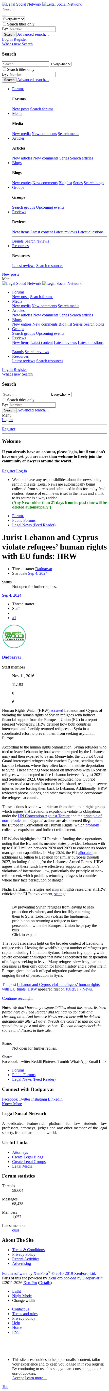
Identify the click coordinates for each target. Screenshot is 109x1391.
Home (17, 1327)
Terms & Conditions (28, 1250)
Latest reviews (65, 232)
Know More (12, 1104)
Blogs (17, 319)
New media (21, 133)
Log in (7, 420)
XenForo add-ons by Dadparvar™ (75, 1278)
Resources (20, 356)
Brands (18, 241)
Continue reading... (17, 998)
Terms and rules (25, 1314)
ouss (15, 1230)
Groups (18, 329)
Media (17, 301)
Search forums (41, 109)
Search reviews (37, 241)
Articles (18, 310)
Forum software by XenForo (49, 1273)
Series (64, 158)
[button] (6, 279)
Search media (68, 133)
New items (20, 232)
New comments (44, 133)
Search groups (23, 207)
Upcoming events (50, 207)
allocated (85, 852)
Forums (18, 292)
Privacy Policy (23, 1254)
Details (44, 1282)
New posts (20, 109)
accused (56, 710)
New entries (21, 183)
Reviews (19, 338)
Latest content (41, 232)
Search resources (49, 265)
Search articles (81, 158)
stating (59, 894)
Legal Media (22, 1166)
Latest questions (90, 232)
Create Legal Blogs (27, 1157)
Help (16, 1323)
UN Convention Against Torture (44, 816)
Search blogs (94, 183)
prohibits (92, 825)
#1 (14, 618)
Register (8, 429)
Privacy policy (23, 1318)
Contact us (20, 1309)
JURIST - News (79, 989)
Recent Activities (25, 1259)
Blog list (65, 183)
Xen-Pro (30, 1282)
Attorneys (20, 1152)
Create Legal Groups (29, 1161)
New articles (22, 158)
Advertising (21, 1263)
